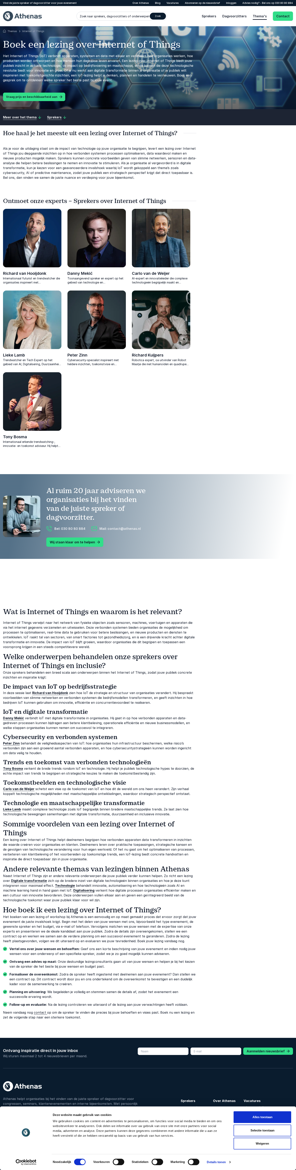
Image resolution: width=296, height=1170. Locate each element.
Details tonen (216, 1162)
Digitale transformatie (29, 881)
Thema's (260, 16)
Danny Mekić (80, 273)
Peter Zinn (77, 355)
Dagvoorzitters (234, 16)
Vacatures (252, 1101)
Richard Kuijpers (148, 355)
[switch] (118, 1162)
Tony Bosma (15, 436)
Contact (283, 16)
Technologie (65, 886)
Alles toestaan (262, 1117)
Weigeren (262, 1143)
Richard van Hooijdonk (24, 273)
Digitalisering (83, 890)
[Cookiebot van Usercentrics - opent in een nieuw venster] (26, 1162)
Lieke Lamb (14, 355)
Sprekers (209, 16)
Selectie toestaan (262, 1130)
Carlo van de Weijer (151, 273)
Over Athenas (224, 1101)
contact (40, 1012)
